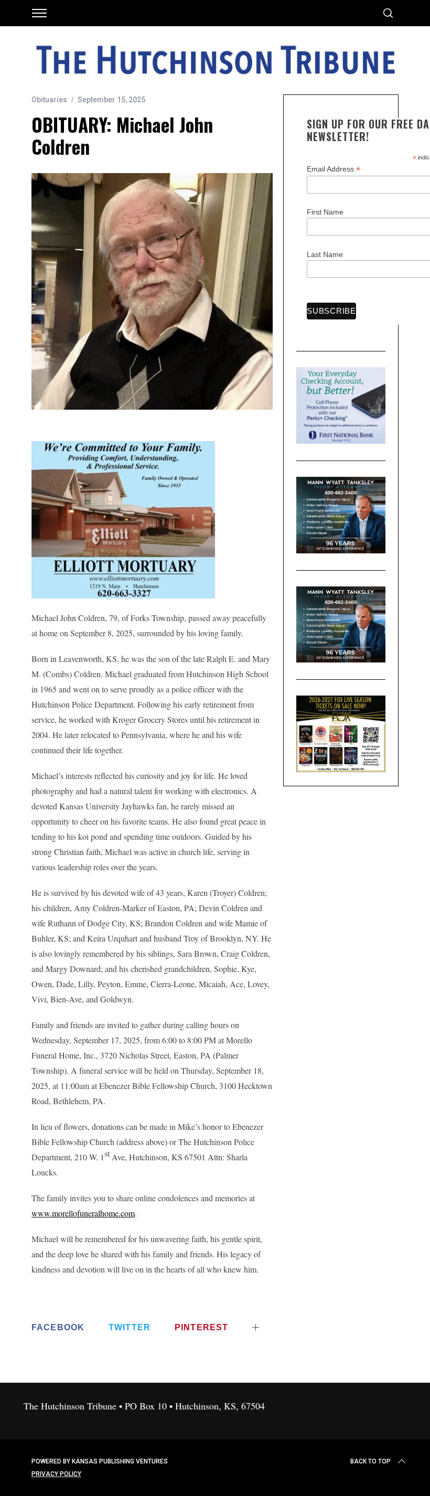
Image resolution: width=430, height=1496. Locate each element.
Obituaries (49, 99)
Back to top (370, 1461)
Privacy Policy (56, 1474)
